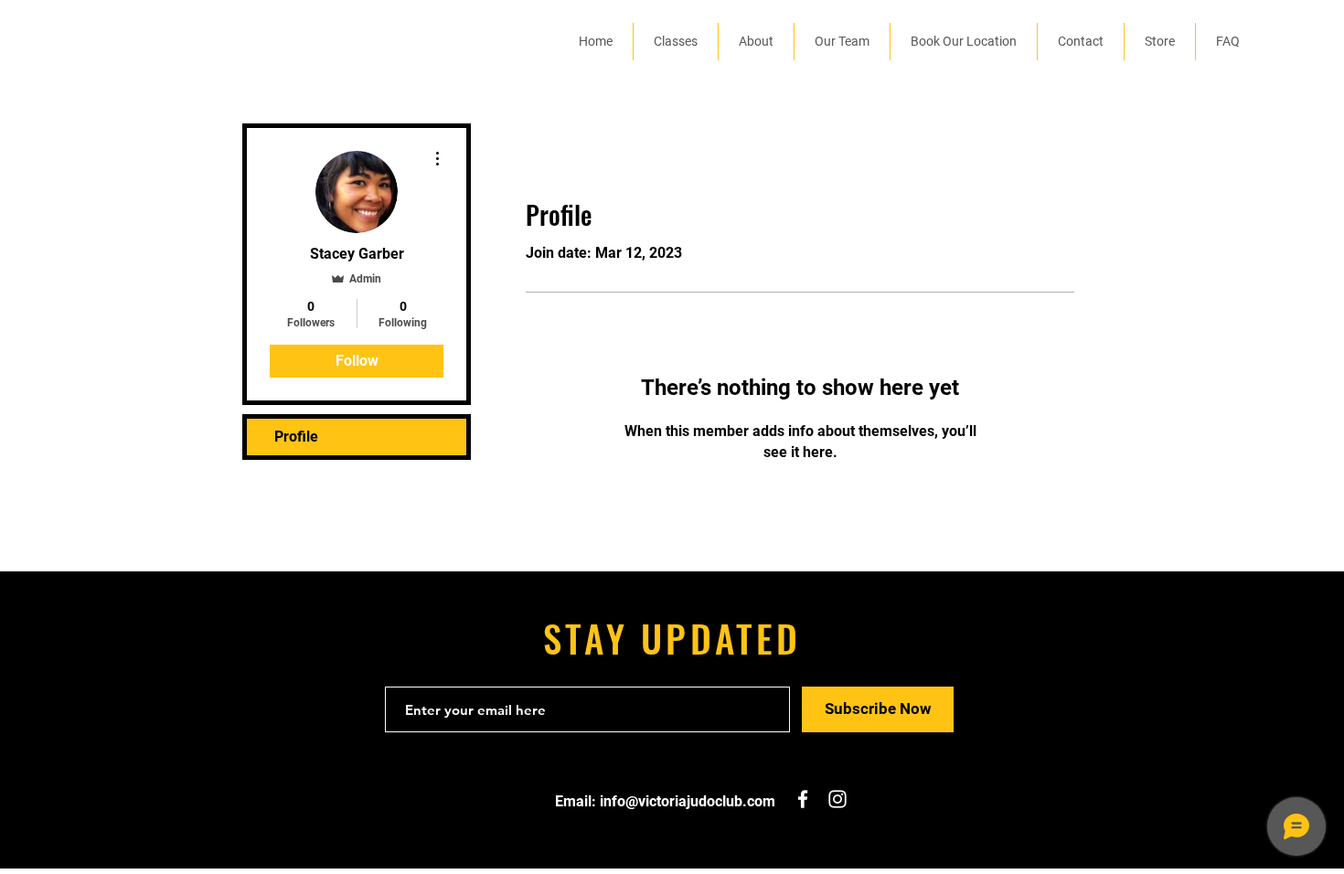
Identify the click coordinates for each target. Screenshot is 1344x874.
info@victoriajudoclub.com (687, 801)
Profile (296, 436)
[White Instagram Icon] (1306, 41)
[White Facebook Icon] (1279, 41)
